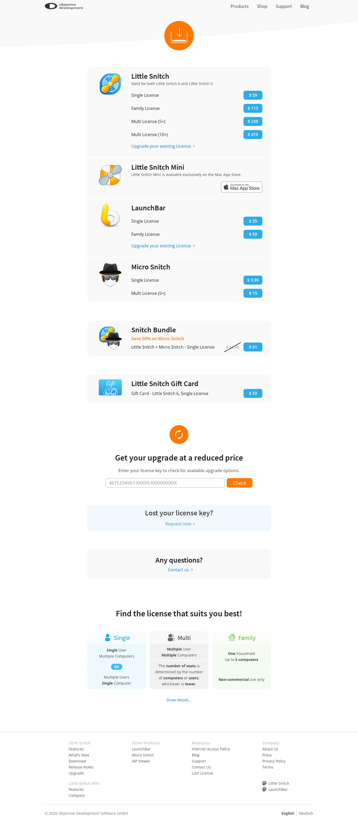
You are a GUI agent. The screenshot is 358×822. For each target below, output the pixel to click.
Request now (178, 524)
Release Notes (81, 767)
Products (240, 6)
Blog (304, 6)
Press (267, 754)
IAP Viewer (141, 761)
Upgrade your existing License (161, 146)
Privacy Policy (274, 761)
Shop (262, 6)
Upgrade (76, 773)
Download (77, 761)
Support (284, 6)
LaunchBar (141, 748)
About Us (270, 748)
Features (76, 748)
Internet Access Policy (211, 748)
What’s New (79, 754)
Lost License (202, 773)
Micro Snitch (143, 754)
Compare (77, 795)
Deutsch (306, 813)
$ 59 (253, 393)
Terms (267, 767)
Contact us (178, 570)
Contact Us (201, 767)
